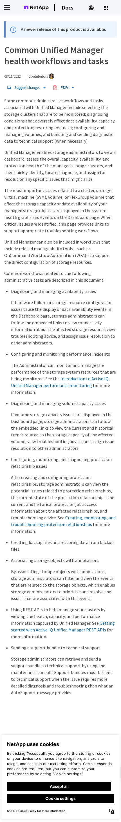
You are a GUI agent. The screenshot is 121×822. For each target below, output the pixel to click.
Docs (67, 7)
